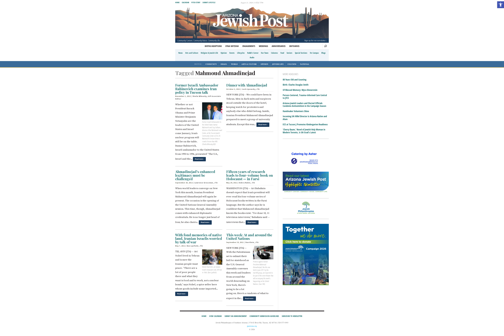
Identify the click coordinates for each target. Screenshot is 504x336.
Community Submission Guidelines (264, 316)
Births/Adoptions (213, 46)
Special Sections (301, 53)
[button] (500, 4)
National (304, 64)
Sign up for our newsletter (315, 40)
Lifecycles (241, 53)
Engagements (248, 46)
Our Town (264, 53)
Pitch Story (195, 2)
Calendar (185, 2)
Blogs (323, 53)
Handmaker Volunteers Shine (296, 111)
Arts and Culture (191, 53)
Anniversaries (278, 46)
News (180, 53)
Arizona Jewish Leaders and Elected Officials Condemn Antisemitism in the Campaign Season (304, 104)
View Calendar (215, 316)
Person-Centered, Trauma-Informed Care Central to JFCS (305, 96)
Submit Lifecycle (209, 2)
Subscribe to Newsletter (292, 316)
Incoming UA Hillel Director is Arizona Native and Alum (305, 118)
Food (282, 53)
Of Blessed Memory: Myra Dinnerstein (300, 90)
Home (177, 2)
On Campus (314, 53)
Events (232, 53)
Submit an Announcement (236, 316)
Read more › (199, 159)
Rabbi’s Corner (252, 53)
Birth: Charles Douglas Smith (295, 84)
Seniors (289, 53)
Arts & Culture (249, 64)
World (234, 64)
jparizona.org (252, 326)
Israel (224, 64)
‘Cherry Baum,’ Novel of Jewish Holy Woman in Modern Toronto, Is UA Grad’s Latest (304, 131)
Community (211, 64)
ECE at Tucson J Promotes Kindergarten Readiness (305, 124)
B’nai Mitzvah (232, 46)
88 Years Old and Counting (294, 79)
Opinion (224, 53)
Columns (274, 53)
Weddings (263, 46)
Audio (252, 57)
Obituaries (294, 46)
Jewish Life (278, 64)
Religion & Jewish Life (209, 53)
